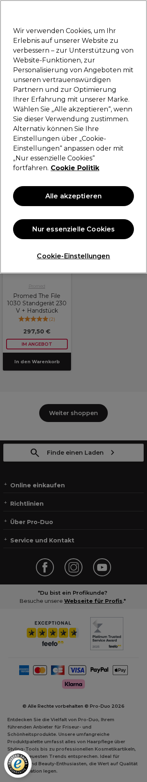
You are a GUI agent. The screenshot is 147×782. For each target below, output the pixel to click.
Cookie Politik (75, 168)
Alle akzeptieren (73, 196)
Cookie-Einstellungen (73, 256)
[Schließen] (137, 11)
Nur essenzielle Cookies (73, 229)
